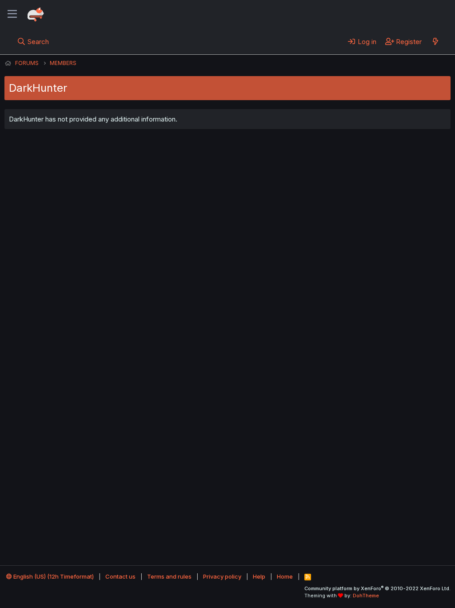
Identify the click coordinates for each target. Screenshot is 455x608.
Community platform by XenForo (377, 588)
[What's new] (435, 41)
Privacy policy (222, 576)
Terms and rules (169, 576)
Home (285, 576)
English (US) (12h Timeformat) (53, 576)
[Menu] (12, 14)
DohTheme (366, 595)
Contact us (120, 576)
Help (259, 576)
